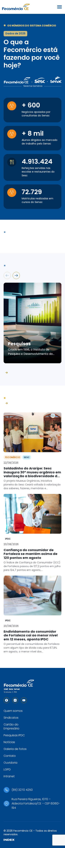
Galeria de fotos (15, 749)
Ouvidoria (10, 763)
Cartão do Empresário (11, 726)
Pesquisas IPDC (14, 735)
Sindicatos (11, 718)
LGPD (7, 769)
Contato (10, 756)
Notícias (9, 742)
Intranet (9, 776)
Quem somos (13, 711)
